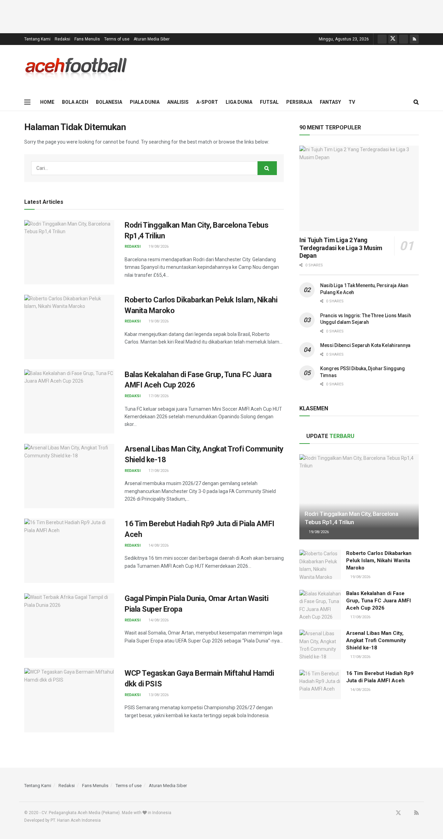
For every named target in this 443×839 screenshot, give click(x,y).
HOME (47, 102)
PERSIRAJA (299, 102)
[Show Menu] (27, 102)
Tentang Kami (37, 39)
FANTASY (330, 102)
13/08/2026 (158, 695)
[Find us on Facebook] (382, 39)
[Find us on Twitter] (392, 39)
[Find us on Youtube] (403, 39)
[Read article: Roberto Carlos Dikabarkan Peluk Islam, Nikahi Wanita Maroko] (69, 327)
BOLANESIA (109, 102)
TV (352, 102)
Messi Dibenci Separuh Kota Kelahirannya (365, 345)
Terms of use (116, 39)
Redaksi (62, 39)
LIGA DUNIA (239, 102)
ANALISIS (178, 102)
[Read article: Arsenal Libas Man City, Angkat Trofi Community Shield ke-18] (69, 476)
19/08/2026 (158, 246)
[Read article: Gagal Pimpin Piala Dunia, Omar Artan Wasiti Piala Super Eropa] (69, 625)
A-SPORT (207, 102)
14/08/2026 (158, 545)
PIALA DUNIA (145, 102)
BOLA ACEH (75, 102)
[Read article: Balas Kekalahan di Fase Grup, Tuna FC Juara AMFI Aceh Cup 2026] (69, 402)
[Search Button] (416, 102)
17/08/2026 (158, 396)
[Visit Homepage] (76, 69)
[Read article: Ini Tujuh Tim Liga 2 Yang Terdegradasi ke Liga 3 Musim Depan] (359, 188)
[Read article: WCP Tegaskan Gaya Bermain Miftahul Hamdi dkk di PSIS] (69, 700)
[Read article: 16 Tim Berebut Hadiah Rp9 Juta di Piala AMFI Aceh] (69, 551)
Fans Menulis (87, 39)
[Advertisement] (221, 15)
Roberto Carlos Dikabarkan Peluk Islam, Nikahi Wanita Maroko (379, 560)
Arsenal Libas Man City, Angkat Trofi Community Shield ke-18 (376, 640)
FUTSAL (269, 102)
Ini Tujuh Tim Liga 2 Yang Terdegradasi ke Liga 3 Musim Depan (340, 247)
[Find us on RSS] (414, 39)
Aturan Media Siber (152, 39)
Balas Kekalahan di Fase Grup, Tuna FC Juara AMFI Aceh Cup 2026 (378, 600)
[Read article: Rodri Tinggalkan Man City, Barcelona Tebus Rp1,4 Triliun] (69, 252)
